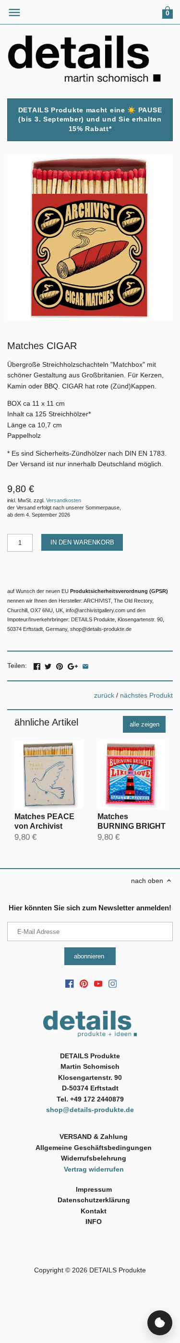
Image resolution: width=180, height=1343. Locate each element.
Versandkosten (63, 500)
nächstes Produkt (146, 695)
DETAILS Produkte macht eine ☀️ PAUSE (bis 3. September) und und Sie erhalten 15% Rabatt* (90, 119)
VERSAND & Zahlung (94, 1136)
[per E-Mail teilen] (85, 664)
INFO (93, 1221)
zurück (104, 695)
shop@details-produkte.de (90, 1109)
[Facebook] (69, 983)
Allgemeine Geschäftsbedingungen (94, 1147)
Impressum (94, 1189)
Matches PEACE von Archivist (44, 821)
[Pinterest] (84, 983)
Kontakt (94, 1211)
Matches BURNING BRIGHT (131, 821)
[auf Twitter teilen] (48, 664)
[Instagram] (112, 983)
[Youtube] (98, 983)
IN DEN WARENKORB (82, 542)
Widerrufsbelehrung (93, 1158)
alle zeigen (144, 724)
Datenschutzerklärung (94, 1200)
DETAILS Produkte (117, 1270)
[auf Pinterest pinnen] (59, 664)
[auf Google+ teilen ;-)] (73, 664)
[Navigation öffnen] (14, 12)
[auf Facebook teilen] (37, 664)
